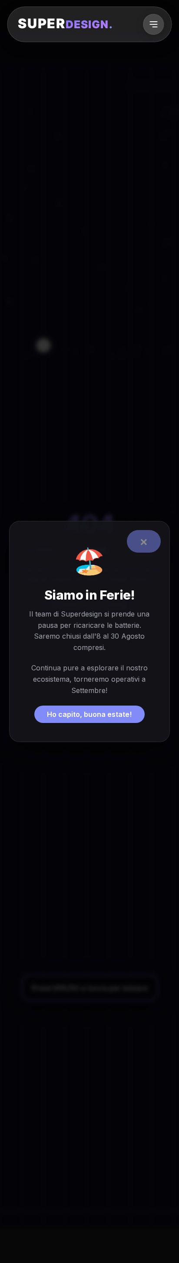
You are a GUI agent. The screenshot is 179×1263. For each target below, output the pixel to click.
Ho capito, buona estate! (89, 714)
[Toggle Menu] (153, 24)
